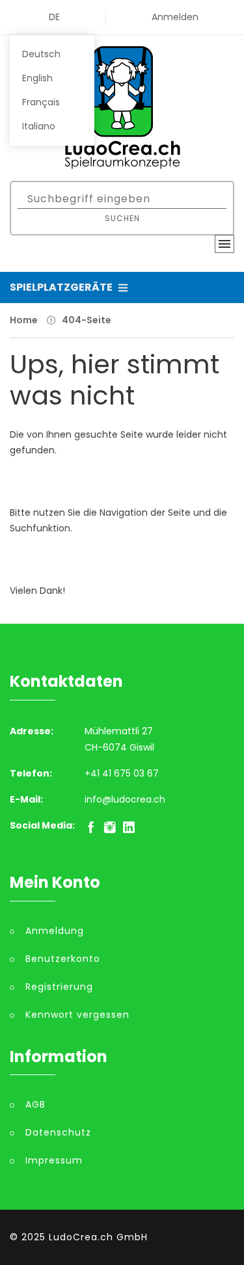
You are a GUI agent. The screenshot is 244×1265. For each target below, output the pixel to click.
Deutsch (41, 53)
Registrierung (59, 986)
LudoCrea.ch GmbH (98, 1237)
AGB (35, 1104)
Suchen (122, 218)
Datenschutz (58, 1132)
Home (24, 319)
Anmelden (175, 16)
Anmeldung (54, 930)
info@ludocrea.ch (125, 799)
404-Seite (86, 319)
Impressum (54, 1160)
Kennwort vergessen (77, 1014)
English (37, 78)
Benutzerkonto (62, 958)
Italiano (38, 126)
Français (41, 102)
